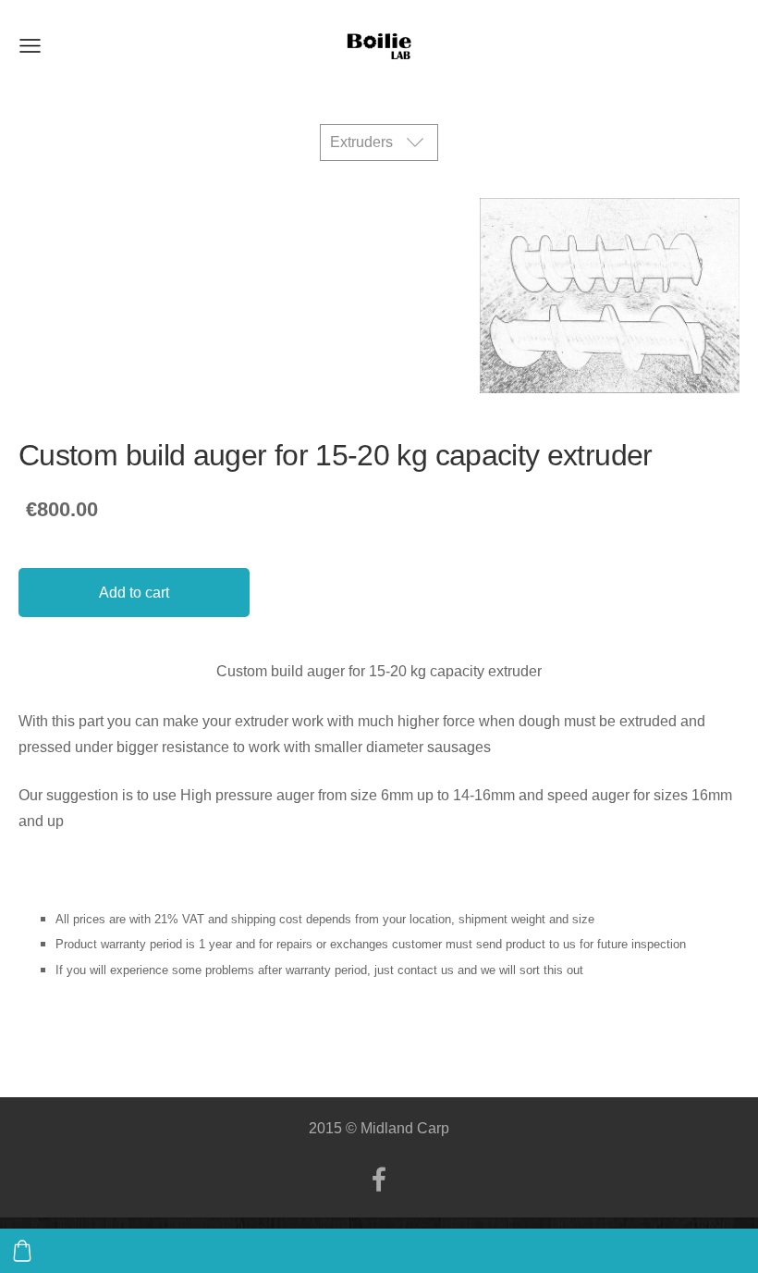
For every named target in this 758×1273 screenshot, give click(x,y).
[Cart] (22, 1251)
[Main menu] (30, 45)
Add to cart (134, 592)
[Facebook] (379, 1179)
